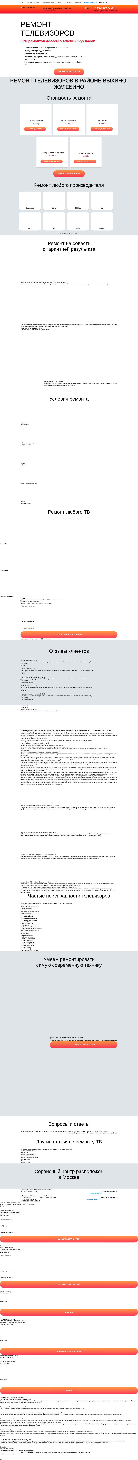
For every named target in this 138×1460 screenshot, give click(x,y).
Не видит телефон (27, 949)
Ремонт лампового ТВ (28, 1150)
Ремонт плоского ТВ (27, 1154)
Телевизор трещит (27, 932)
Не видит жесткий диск (28, 945)
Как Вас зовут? (5, 1293)
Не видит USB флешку (28, 944)
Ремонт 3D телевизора (28, 1156)
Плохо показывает (27, 908)
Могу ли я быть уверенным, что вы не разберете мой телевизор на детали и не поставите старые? (53, 1131)
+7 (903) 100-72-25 (103, 7)
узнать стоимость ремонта (69, 635)
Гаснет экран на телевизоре (30, 911)
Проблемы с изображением (30, 927)
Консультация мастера (69, 72)
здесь (110, 809)
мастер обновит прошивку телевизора (51, 764)
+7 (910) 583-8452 (50, 1197)
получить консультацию (69, 1351)
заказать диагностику (69, 1239)
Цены (22, 2)
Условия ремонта (48, 2)
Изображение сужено (28, 937)
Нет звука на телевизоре (29, 918)
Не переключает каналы (29, 920)
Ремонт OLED (25, 1162)
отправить (69, 1312)
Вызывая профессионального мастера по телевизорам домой (41, 740)
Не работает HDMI (27, 940)
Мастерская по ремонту (28, 1161)
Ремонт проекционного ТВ (29, 1157)
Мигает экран (25, 933)
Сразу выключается (27, 913)
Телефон (3, 1301)
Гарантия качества (33, 2)
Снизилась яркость (27, 923)
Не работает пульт (27, 916)
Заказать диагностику (35, 129)
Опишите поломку (7, 1324)
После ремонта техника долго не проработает (102, 1133)
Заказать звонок (95, 1193)
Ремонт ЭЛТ (25, 1152)
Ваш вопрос (4, 1363)
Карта (22, 1452)
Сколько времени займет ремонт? (98, 1131)
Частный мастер (26, 1159)
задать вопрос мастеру (83, 1045)
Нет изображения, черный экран (31, 928)
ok (1, 1459)
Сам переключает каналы (29, 950)
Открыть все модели (69, 233)
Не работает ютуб (26, 910)
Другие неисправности (69, 174)
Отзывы (59, 2)
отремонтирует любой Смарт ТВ (69, 885)
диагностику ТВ (33, 759)
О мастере (68, 2)
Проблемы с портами (28, 938)
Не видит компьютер (27, 942)
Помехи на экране (27, 935)
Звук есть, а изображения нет (30, 930)
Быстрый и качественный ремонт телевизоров (36, 733)
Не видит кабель (26, 947)
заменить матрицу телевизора (31, 775)
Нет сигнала (25, 925)
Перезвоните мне (90, 2)
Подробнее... (25, 663)
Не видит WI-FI (25, 922)
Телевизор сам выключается (30, 906)
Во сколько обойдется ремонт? (76, 1133)
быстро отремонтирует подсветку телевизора (79, 769)
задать (69, 1391)
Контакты (78, 2)
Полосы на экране (27, 915)
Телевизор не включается (29, 905)
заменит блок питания (109, 782)
